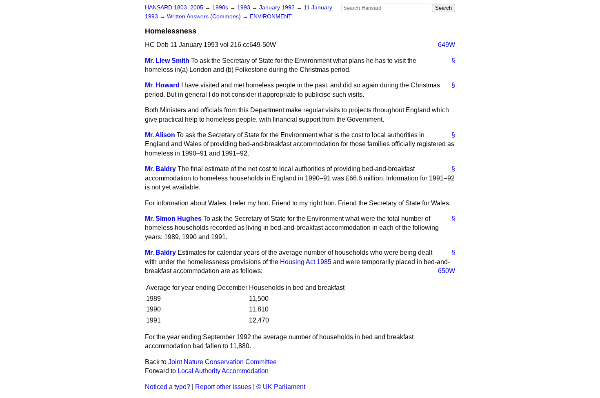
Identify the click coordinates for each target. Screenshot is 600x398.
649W (446, 44)
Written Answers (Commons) (204, 16)
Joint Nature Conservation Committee (222, 361)
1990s (221, 7)
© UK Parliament (280, 386)
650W (446, 270)
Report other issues (223, 386)
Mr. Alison (160, 134)
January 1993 (277, 7)
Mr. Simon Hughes (173, 218)
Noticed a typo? (167, 386)
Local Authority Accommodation (223, 370)
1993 (244, 7)
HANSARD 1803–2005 (174, 7)
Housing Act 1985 (305, 261)
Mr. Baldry (160, 168)
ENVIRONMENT (271, 16)
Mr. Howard (162, 85)
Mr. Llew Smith (167, 60)
